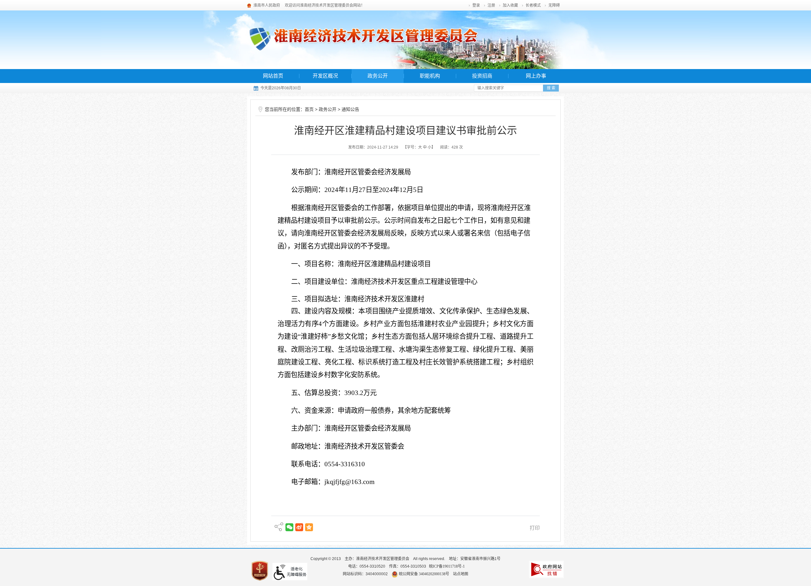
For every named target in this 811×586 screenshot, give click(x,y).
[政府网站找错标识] (546, 569)
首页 (309, 109)
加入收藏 (510, 5)
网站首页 (273, 76)
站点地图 (460, 574)
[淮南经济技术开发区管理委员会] (405, 40)
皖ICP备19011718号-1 (447, 566)
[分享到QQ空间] (309, 527)
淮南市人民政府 (266, 5)
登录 (476, 5)
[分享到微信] (289, 527)
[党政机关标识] (259, 570)
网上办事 (536, 76)
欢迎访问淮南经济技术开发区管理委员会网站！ (325, 5)
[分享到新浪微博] (299, 527)
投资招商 (482, 76)
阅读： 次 (451, 147)
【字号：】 (419, 147)
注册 (491, 5)
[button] (533, 5)
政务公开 (377, 76)
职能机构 (430, 76)
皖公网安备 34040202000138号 (423, 574)
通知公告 (350, 109)
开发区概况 (325, 76)
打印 (535, 528)
